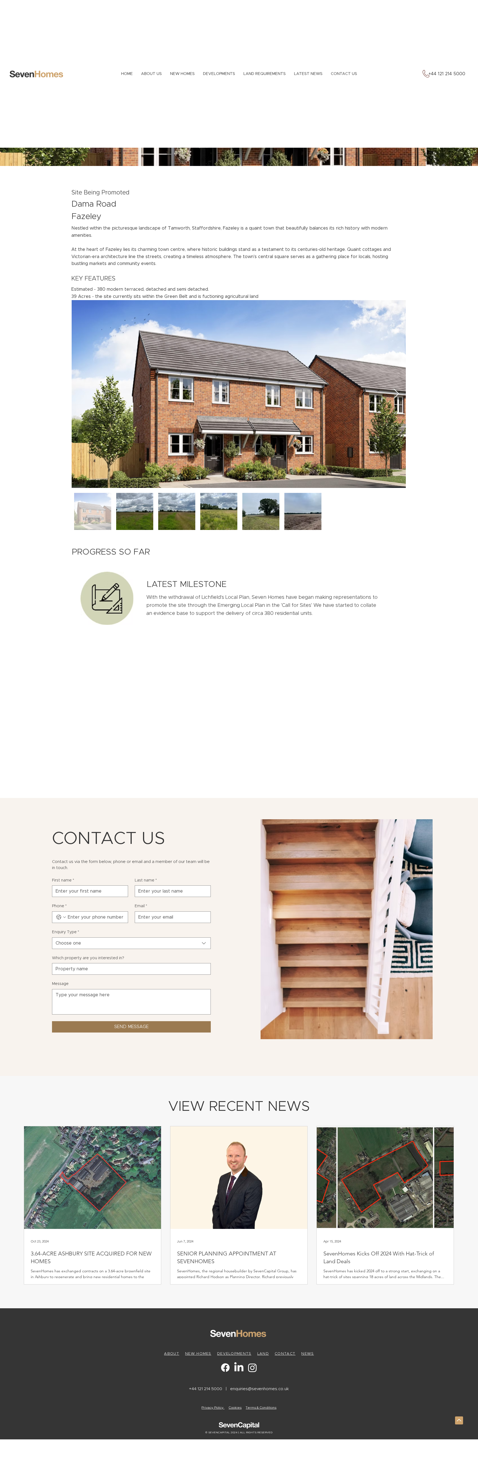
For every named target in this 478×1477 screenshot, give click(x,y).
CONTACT (285, 1354)
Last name (146, 880)
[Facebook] (225, 1367)
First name (63, 880)
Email (141, 906)
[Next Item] (396, 394)
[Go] (459, 1420)
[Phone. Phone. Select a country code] (61, 917)
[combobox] (131, 943)
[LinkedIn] (239, 1367)
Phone (59, 906)
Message (60, 984)
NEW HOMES (198, 1354)
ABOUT (171, 1354)
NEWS (307, 1354)
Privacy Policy (212, 1407)
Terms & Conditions (261, 1407)
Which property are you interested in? (88, 958)
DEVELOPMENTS (234, 1354)
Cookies (234, 1407)
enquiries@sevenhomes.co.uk (259, 1389)
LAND (263, 1354)
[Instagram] (252, 1367)
